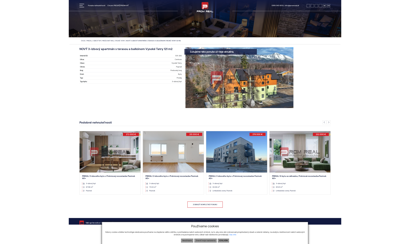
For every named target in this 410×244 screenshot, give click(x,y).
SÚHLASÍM (223, 240)
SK (325, 6)
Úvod (83, 41)
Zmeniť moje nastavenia (205, 240)
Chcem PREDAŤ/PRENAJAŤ (118, 5)
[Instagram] (312, 5)
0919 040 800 (277, 5)
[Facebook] (308, 5)
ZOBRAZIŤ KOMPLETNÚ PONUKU (205, 205)
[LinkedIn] (320, 5)
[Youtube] (316, 5)
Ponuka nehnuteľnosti (96, 5)
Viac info (232, 235)
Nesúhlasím (187, 240)
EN (328, 6)
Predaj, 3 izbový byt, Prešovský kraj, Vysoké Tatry (106, 41)
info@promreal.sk (292, 5)
